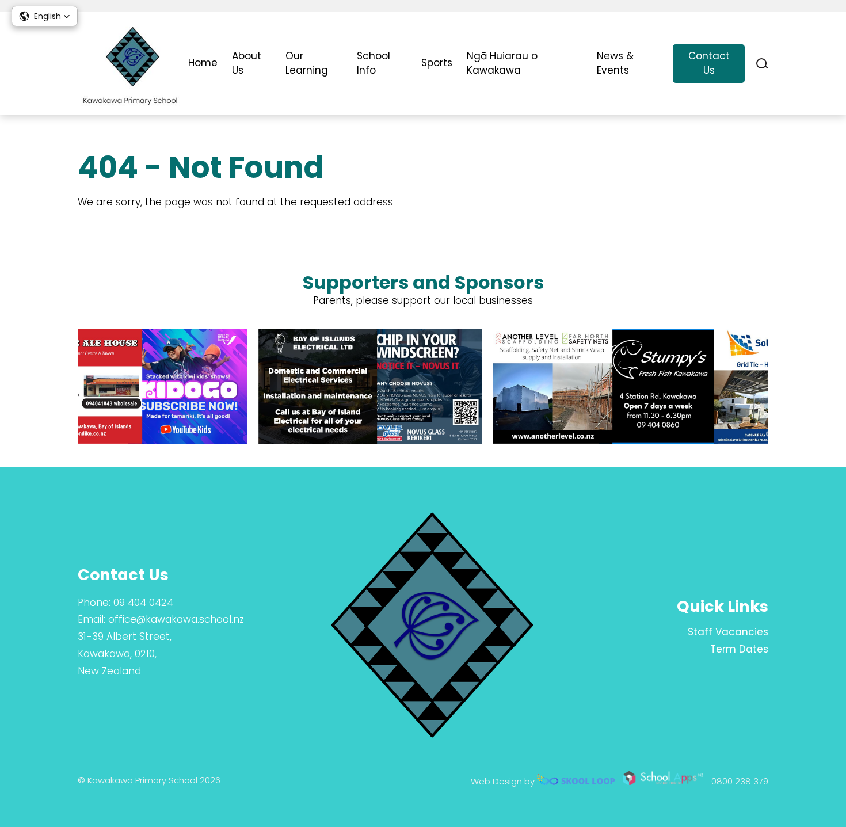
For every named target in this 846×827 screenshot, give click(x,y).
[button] (44, 16)
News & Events (615, 63)
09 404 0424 (143, 602)
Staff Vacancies (728, 632)
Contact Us (709, 63)
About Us (246, 63)
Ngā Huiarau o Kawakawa (502, 63)
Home (203, 63)
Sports (436, 63)
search (762, 64)
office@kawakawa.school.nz (176, 619)
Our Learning (306, 63)
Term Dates (739, 649)
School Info (373, 63)
